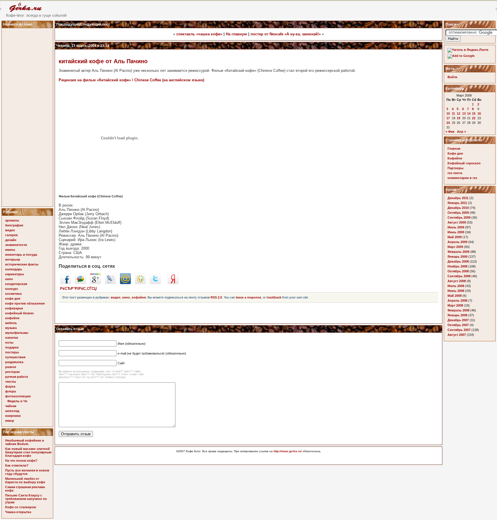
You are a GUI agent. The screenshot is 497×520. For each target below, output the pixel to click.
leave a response (248, 297)
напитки (11, 337)
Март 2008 (455, 305)
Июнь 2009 (456, 232)
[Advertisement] (28, 116)
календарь (13, 269)
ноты (9, 342)
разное (10, 367)
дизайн (10, 240)
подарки (12, 347)
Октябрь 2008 (458, 271)
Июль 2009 (456, 227)
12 (458, 113)
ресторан (12, 371)
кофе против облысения (25, 303)
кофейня (12, 318)
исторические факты (21, 264)
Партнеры (455, 168)
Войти (452, 77)
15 (473, 113)
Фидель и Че (17, 401)
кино (9, 279)
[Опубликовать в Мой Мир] (125, 283)
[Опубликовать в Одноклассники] (140, 283)
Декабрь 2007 (458, 320)
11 (453, 113)
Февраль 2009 (458, 251)
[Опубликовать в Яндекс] (173, 283)
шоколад (12, 411)
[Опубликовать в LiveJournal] (110, 283)
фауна (10, 386)
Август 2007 (457, 334)
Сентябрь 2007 (459, 330)
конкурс (11, 288)
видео (10, 230)
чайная (10, 406)
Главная (454, 148)
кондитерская (16, 284)
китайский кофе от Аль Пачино (103, 61)
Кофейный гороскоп (464, 163)
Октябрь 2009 (458, 212)
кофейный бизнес (19, 313)
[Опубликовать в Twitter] (155, 283)
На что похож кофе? (21, 460)
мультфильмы (16, 332)
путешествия (15, 357)
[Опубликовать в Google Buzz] (80, 283)
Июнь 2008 (456, 290)
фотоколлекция (17, 396)
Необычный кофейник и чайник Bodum (24, 442)
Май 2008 (455, 295)
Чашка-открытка (18, 512)
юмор (9, 420)
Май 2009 (455, 237)
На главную (236, 34)
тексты (10, 381)
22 (473, 118)
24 (448, 122)
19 (458, 118)
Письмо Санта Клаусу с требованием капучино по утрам (26, 499)
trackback (274, 297)
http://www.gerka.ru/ (288, 451)
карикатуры (14, 274)
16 (479, 113)
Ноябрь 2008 (457, 266)
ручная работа (16, 376)
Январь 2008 (457, 315)
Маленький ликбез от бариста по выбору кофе (25, 480)
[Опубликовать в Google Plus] (95, 283)
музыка (11, 328)
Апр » (461, 131)
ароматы (12, 220)
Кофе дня (455, 153)
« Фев (450, 131)
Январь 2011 (457, 203)
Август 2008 (457, 281)
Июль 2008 (456, 286)
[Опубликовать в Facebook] (65, 283)
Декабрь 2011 (458, 198)
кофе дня (12, 298)
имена (10, 249)
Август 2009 (457, 222)
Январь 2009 (457, 256)
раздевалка (14, 362)
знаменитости (16, 244)
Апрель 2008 (457, 300)
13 (464, 113)
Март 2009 (455, 247)
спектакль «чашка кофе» (199, 34)
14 (469, 113)
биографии (14, 225)
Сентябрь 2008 (459, 276)
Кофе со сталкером (20, 507)
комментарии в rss (462, 178)
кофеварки (14, 308)
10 (448, 113)
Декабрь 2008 (458, 261)
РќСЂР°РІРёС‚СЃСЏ (78, 288)
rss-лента (455, 173)
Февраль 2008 (458, 310)
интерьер (12, 259)
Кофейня (455, 158)
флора (10, 391)
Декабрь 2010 (458, 207)
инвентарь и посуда (21, 254)
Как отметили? (16, 465)
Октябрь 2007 (458, 325)
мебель (11, 323)
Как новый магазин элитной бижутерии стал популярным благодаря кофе (28, 452)
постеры (12, 352)
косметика (13, 293)
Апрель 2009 (457, 242)
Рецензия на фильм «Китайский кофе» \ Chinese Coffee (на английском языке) (131, 80)
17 (448, 118)
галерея (11, 235)
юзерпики (13, 415)
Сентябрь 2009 (459, 217)
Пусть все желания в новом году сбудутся (27, 472)
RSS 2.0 (216, 297)
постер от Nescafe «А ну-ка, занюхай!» (286, 34)
